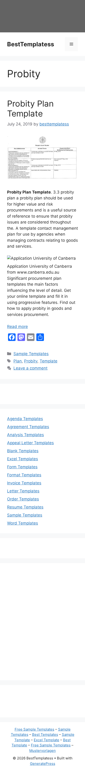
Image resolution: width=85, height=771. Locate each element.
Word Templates (22, 523)
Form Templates (22, 467)
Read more (17, 326)
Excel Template (46, 740)
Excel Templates (22, 459)
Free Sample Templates (34, 729)
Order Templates (23, 499)
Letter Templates (23, 491)
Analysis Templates (25, 434)
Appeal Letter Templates (30, 442)
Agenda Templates (25, 418)
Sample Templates (31, 353)
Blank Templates (22, 450)
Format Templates (24, 475)
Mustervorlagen (42, 750)
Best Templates (45, 734)
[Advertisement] (42, 624)
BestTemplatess (30, 44)
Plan (17, 361)
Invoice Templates (24, 483)
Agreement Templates (28, 426)
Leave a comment (30, 368)
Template (48, 361)
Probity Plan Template (30, 108)
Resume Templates (25, 507)
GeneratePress (42, 763)
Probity (30, 361)
